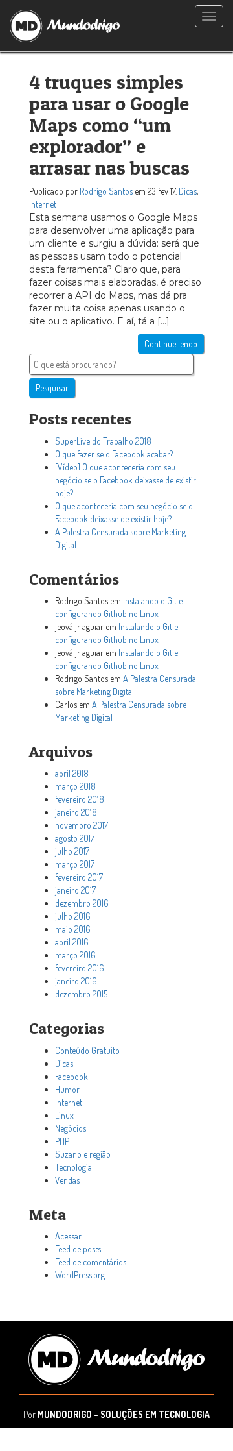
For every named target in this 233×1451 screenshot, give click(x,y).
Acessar (68, 1235)
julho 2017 (72, 851)
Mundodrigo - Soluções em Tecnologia (124, 1414)
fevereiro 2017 (79, 877)
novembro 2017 (81, 825)
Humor (67, 1089)
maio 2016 (73, 928)
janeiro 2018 (76, 812)
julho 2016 (73, 915)
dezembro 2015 (81, 993)
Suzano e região (83, 1154)
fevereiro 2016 (79, 967)
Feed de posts (78, 1248)
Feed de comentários (90, 1261)
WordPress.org (80, 1274)
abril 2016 (72, 941)
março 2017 (74, 864)
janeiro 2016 (76, 980)
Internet (42, 204)
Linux (64, 1115)
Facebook (71, 1076)
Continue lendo (170, 343)
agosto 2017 (74, 838)
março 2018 (75, 786)
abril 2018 (72, 773)
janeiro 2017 (75, 890)
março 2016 (75, 954)
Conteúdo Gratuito (87, 1050)
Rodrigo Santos (106, 191)
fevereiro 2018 (79, 799)
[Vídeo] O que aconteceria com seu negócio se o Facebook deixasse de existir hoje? (125, 479)
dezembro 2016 (82, 902)
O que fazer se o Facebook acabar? (114, 453)
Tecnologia (73, 1167)
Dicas (188, 191)
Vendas (67, 1180)
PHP (62, 1141)
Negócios (70, 1128)
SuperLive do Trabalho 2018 (103, 440)
